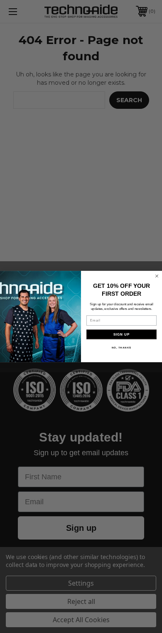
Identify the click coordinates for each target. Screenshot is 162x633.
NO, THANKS (122, 347)
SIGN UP (121, 334)
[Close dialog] (157, 276)
